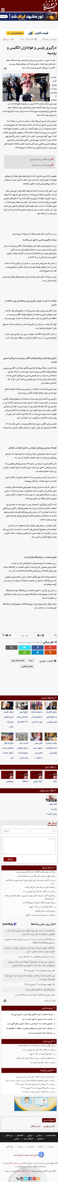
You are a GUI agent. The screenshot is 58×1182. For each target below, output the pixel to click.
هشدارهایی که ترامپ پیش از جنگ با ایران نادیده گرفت (35, 1058)
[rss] (38, 1179)
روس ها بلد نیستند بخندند (41, 165)
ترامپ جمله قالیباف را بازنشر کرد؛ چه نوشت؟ (38, 1091)
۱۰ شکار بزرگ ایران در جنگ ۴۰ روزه (42, 906)
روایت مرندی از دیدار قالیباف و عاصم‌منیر (51, 748)
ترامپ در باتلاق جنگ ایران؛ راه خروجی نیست (38, 891)
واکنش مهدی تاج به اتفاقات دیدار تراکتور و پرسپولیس (35, 872)
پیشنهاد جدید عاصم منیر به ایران (40, 1033)
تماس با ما (30, 1146)
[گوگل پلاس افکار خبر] (34, 1179)
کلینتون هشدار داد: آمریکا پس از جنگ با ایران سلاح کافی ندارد (30, 1023)
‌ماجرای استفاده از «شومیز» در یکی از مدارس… (36, 716)
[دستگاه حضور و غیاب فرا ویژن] (35, 1110)
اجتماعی (40, 1138)
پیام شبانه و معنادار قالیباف (44, 911)
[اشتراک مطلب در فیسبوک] (38, 647)
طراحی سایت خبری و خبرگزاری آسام (26, 1155)
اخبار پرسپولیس (49, 1126)
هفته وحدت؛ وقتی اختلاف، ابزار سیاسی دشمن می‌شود (35, 1076)
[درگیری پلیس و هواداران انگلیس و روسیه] (38, 652)
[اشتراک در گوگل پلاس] (50, 647)
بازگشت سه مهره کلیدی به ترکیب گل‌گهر (39, 915)
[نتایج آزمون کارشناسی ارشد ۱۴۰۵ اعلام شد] (22, 705)
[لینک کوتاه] (4, 635)
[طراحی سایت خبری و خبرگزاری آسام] (41, 1155)
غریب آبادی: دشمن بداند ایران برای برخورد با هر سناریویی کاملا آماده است (30, 882)
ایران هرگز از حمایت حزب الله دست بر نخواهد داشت (35, 876)
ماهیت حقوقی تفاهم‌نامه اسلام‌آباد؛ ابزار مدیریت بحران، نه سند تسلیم (30, 1080)
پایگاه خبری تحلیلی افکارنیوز (16, 1163)
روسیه (31, 660)
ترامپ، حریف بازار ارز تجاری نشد (42, 1062)
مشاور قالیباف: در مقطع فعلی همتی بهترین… (51, 716)
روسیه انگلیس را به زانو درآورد (40, 159)
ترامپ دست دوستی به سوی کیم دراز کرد (37, 1019)
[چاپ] (9, 635)
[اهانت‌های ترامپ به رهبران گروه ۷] (51, 798)
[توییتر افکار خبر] (25, 1179)
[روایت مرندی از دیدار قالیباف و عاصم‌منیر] (51, 737)
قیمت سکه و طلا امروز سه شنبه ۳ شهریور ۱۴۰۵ (37, 1088)
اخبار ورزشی (37, 781)
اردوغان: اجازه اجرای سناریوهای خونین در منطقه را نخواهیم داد (29, 1028)
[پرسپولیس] (7, 775)
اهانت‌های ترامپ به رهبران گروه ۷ (52, 809)
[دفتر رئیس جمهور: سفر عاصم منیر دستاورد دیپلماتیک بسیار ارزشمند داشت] (36, 737)
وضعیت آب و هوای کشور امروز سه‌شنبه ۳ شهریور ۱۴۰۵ (34, 1084)
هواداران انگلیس (27, 666)
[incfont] (43, 635)
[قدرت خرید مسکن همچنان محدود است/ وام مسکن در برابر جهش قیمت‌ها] (22, 737)
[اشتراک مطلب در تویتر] (25, 647)
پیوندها (20, 1146)
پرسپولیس (9, 781)
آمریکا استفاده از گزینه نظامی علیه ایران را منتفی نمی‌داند (32, 1014)
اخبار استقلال (35, 1126)
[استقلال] (22, 775)
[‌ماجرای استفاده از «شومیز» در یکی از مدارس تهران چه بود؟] (36, 705)
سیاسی (39, 1135)
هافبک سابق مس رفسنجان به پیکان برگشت (39, 887)
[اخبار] (51, 775)
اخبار (55, 781)
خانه (12, 39)
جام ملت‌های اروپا (18, 660)
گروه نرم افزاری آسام (23, 1171)
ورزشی (30, 1135)
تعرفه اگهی (10, 1146)
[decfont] (38, 635)
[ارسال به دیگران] (6, 635)
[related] (5, 68)
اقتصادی (20, 1135)
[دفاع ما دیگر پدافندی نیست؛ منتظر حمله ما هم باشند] (7, 737)
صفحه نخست (50, 1135)
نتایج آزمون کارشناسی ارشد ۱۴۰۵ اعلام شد (22, 716)
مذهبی (17, 1138)
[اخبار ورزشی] (36, 775)
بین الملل (6, 39)
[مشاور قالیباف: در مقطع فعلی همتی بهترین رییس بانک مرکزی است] (51, 705)
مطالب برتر (49, 767)
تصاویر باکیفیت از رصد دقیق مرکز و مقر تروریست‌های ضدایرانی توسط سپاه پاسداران (29, 897)
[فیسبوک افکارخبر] (30, 1179)
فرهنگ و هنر (28, 1138)
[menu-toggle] (3, 10)
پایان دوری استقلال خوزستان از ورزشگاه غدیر (38, 902)
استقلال (25, 781)
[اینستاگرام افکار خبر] (21, 1179)
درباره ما (50, 1146)
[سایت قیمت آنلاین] (29, 33)
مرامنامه (41, 1146)
